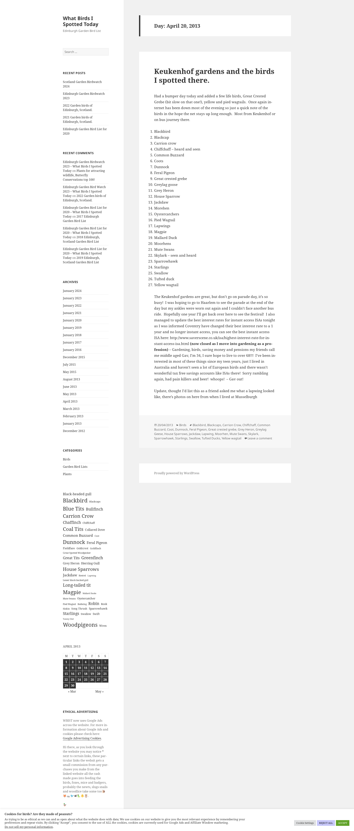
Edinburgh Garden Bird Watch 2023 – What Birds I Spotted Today (84, 191)
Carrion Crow (78, 516)
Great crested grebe (222, 429)
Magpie (72, 592)
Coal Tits (73, 528)
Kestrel (82, 575)
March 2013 (71, 409)
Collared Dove (95, 530)
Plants (67, 474)
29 (66, 685)
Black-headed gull (77, 494)
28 (105, 680)
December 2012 (74, 431)
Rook (104, 604)
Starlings (71, 613)
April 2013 (70, 401)
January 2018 (72, 335)
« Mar (72, 691)
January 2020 (72, 320)
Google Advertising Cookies (82, 738)
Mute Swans (69, 598)
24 (79, 680)
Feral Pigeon (97, 542)
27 (98, 680)
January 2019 (72, 328)
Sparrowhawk (98, 608)
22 (66, 680)
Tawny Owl (68, 619)
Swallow (86, 614)
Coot (97, 536)
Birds (66, 459)
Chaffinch (72, 522)
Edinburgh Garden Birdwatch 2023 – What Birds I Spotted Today (84, 166)
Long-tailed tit (77, 585)
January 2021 (72, 313)
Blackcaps (94, 501)
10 (79, 668)
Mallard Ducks (89, 593)
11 (85, 668)
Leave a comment (260, 438)
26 (92, 680)
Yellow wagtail (231, 438)
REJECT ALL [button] (326, 823)
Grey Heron (71, 563)
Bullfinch (94, 509)
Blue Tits (73, 508)
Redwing (82, 604)
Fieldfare (69, 548)
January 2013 (72, 423)
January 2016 (72, 350)
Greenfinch (92, 557)
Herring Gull (90, 563)
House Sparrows (81, 569)
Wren (103, 625)
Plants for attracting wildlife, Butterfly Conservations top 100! (84, 175)
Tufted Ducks (211, 438)
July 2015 (69, 364)
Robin (93, 603)
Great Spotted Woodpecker (77, 552)
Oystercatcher (86, 598)
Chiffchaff (89, 523)
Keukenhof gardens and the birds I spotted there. (214, 75)
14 (105, 668)
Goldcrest (82, 548)
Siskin (66, 608)
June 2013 (70, 387)
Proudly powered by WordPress (176, 473)
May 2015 (69, 372)
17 (79, 674)
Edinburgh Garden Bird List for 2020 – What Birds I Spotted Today (85, 212)
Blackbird (75, 500)
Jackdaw (70, 575)
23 (72, 680)
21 (105, 674)
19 (92, 674)
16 (72, 674)
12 (92, 668)
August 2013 (71, 379)
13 (98, 668)
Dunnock (74, 541)
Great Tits (71, 557)
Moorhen (221, 434)
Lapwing (92, 575)
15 (66, 674)
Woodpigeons (80, 624)
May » (99, 691)
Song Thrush (79, 608)
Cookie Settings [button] (305, 823)
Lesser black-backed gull (75, 580)
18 (85, 674)
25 (85, 680)
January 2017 (72, 342)
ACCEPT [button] (342, 823)
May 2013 (69, 394)
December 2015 (74, 357)
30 (72, 685)
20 (98, 674)
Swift (96, 614)
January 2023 (72, 298)
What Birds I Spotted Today (80, 21)
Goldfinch (95, 548)
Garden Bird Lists (75, 467)
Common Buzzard (78, 535)
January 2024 (72, 291)
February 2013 (73, 416)
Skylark (253, 434)
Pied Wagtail (69, 604)
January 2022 (72, 305)
